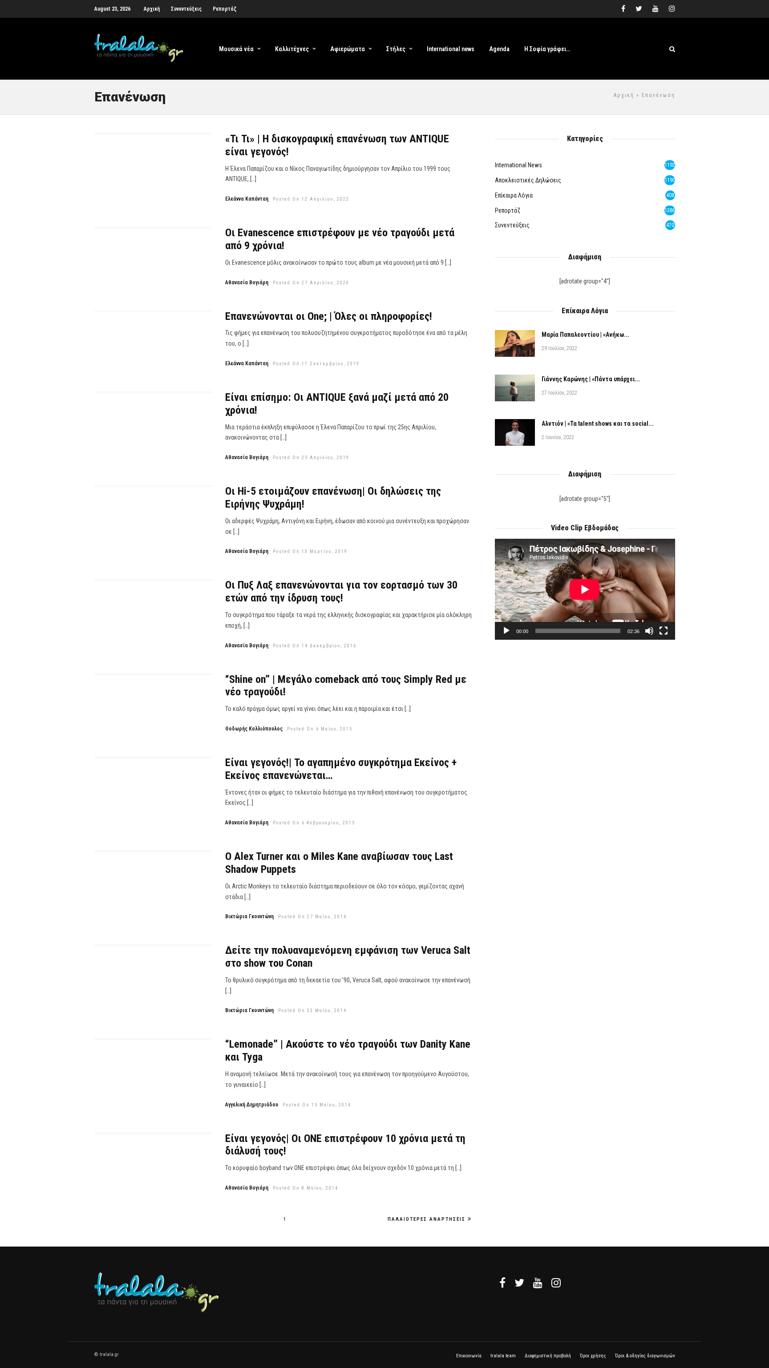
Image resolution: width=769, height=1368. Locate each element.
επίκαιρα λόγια (514, 195)
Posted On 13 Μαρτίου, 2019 (310, 551)
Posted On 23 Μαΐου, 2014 (312, 1010)
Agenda (499, 48)
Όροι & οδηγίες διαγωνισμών (645, 1356)
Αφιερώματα (347, 48)
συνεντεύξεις (512, 225)
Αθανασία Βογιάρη (246, 282)
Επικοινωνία (469, 1356)
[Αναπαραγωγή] (506, 630)
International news (450, 48)
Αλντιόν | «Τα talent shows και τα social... (598, 423)
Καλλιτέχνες (292, 48)
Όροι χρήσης (593, 1356)
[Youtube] (655, 9)
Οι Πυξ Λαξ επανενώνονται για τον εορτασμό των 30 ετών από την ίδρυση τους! (341, 591)
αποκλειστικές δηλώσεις (528, 180)
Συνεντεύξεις (186, 9)
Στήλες (395, 48)
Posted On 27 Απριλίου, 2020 (311, 282)
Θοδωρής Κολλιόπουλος (254, 729)
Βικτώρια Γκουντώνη (249, 916)
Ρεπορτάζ (224, 9)
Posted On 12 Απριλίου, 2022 (311, 199)
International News (518, 165)
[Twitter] (519, 1282)
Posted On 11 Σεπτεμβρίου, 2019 (316, 363)
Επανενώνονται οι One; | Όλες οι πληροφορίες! (328, 316)
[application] (585, 589)
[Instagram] (672, 9)
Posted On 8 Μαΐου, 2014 (305, 1188)
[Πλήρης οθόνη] (663, 630)
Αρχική (152, 9)
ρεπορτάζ (507, 210)
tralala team (503, 1356)
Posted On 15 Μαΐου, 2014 (317, 1104)
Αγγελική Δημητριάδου (251, 1105)
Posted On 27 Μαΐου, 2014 (312, 916)
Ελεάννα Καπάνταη (246, 199)
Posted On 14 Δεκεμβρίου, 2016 (314, 645)
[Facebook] (502, 1282)
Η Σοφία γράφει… (547, 48)
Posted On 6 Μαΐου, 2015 (319, 728)
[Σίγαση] (649, 630)
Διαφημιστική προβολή (548, 1356)
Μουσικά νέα (236, 48)
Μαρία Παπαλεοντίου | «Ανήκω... (585, 334)
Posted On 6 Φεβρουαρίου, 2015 (314, 822)
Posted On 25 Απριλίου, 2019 (311, 457)
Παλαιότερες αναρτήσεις (426, 1219)
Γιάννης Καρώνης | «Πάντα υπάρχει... (591, 379)
